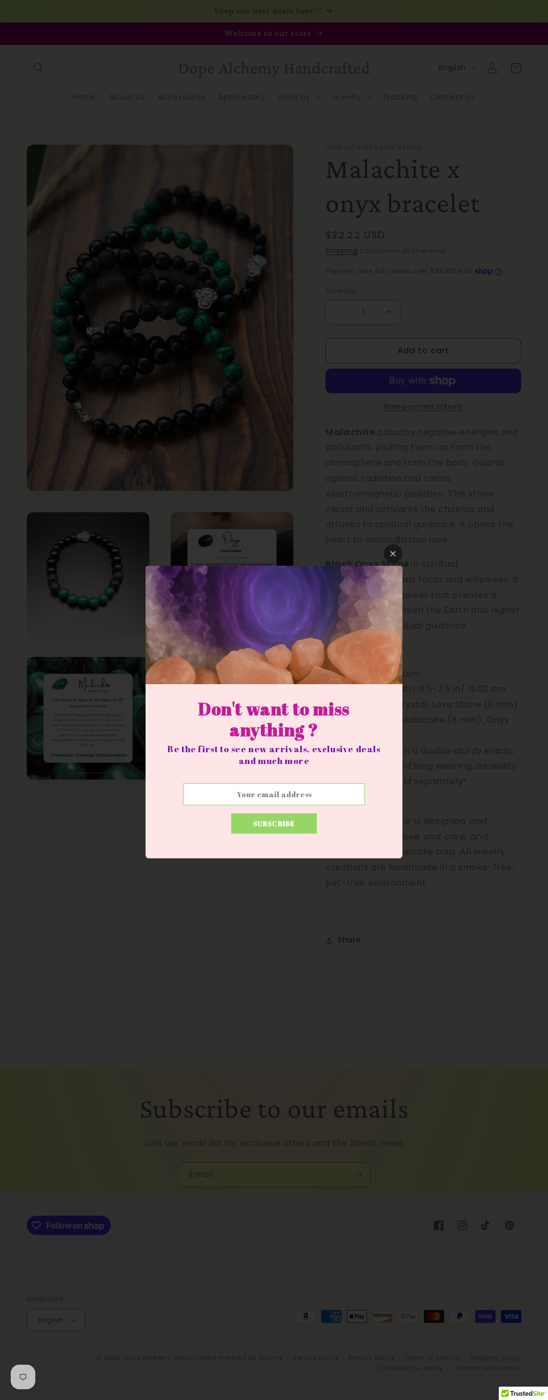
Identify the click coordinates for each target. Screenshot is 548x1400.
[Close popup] (393, 553)
